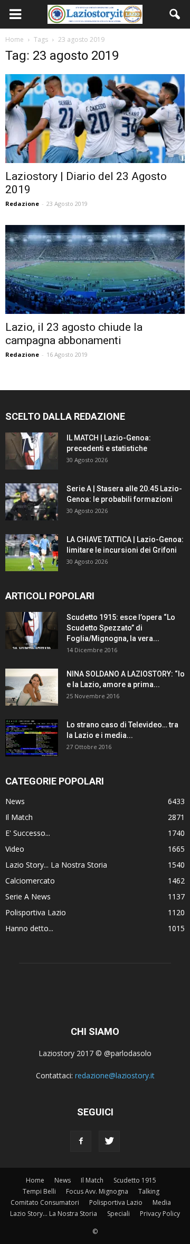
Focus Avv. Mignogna (97, 1191)
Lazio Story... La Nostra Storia (56, 865)
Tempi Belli (39, 1191)
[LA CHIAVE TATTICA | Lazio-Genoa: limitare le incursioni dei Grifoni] (31, 552)
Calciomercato (30, 881)
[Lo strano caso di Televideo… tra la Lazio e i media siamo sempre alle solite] (31, 737)
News (15, 801)
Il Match (19, 817)
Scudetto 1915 (134, 1180)
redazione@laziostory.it (115, 1075)
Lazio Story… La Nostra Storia (53, 1213)
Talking (148, 1191)
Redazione (22, 204)
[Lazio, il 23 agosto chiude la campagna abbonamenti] (95, 269)
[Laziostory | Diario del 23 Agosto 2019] (95, 118)
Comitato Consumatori (45, 1202)
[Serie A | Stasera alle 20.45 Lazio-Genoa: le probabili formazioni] (31, 501)
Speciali (118, 1213)
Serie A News (28, 896)
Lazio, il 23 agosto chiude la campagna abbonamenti (73, 334)
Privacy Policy (160, 1213)
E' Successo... (27, 833)
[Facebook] (80, 1141)
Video (14, 849)
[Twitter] (109, 1141)
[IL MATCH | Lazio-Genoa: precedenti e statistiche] (31, 451)
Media (162, 1202)
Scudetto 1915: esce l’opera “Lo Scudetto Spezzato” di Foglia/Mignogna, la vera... (120, 628)
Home (35, 1180)
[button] (175, 14)
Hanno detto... (29, 928)
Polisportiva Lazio (35, 912)
